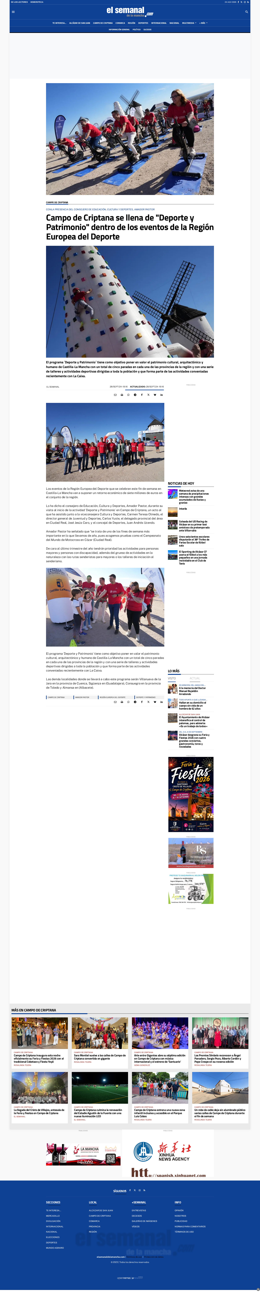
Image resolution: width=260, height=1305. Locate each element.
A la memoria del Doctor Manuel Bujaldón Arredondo (192, 691)
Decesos (137, 1216)
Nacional (51, 1232)
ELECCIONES (52, 1237)
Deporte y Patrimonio (145, 697)
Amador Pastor (82, 697)
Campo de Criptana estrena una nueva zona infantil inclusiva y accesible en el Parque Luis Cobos (159, 1113)
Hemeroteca (36, 2)
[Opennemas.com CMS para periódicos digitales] (130, 1278)
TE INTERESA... (53, 1210)
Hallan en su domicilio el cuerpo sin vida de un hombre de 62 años (192, 706)
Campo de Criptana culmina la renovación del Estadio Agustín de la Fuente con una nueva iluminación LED (98, 1113)
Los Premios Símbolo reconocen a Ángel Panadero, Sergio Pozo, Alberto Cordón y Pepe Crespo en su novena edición (217, 1058)
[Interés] (173, 512)
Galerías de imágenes (144, 1221)
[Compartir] (128, 395)
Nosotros (180, 1216)
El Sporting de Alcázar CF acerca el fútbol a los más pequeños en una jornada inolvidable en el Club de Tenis (193, 558)
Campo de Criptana (57, 202)
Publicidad (181, 1221)
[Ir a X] (241, 2)
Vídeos (135, 1226)
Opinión (179, 1210)
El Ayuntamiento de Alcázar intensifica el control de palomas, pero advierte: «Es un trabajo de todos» (194, 721)
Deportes (51, 1242)
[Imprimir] (122, 395)
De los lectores (19, 2)
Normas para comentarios (190, 1226)
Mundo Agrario (55, 1248)
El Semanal (52, 387)
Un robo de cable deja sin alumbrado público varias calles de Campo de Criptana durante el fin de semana (219, 1113)
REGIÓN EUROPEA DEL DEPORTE (112, 697)
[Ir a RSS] (248, 2)
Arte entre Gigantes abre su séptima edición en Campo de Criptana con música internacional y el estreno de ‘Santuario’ (160, 1058)
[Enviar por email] (115, 395)
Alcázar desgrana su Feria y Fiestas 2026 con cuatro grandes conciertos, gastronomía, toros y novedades (194, 741)
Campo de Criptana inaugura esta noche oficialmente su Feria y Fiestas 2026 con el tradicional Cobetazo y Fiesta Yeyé (39, 1058)
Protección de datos (153, 1257)
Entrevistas (139, 1210)
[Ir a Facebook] (238, 2)
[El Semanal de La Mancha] (130, 12)
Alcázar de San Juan (101, 1210)
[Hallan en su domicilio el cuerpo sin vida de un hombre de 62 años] (173, 703)
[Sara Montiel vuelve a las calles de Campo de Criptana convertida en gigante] (100, 1033)
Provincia (94, 1226)
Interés (183, 509)
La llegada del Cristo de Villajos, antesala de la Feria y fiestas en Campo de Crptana (39, 1111)
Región (93, 1232)
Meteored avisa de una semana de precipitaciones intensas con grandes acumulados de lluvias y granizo (194, 497)
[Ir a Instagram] (245, 2)
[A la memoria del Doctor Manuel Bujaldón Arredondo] (173, 689)
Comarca (94, 1221)
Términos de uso (184, 1232)
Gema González (142, 1065)
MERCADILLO (53, 1216)
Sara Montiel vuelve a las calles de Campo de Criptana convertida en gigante (100, 1057)
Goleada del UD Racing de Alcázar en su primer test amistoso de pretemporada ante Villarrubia (194, 525)
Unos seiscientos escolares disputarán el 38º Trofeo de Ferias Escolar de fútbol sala (194, 541)
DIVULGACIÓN (53, 1221)
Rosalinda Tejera (22, 1065)
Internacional (54, 1226)
